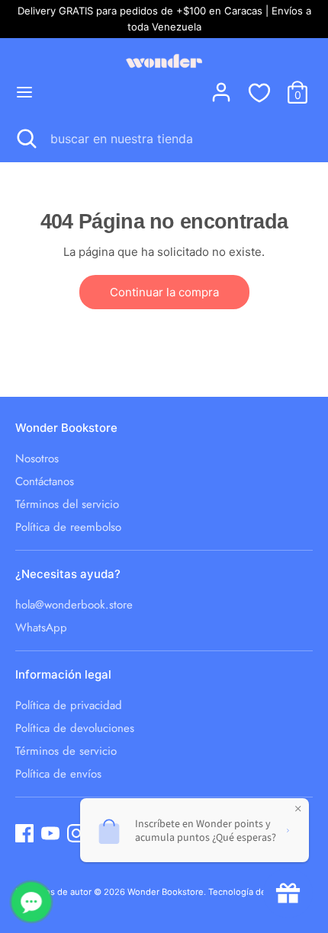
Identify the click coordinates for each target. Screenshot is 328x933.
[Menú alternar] (24, 91)
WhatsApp (41, 627)
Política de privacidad (68, 705)
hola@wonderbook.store (74, 604)
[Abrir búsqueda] (25, 139)
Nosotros (37, 458)
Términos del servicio (67, 504)
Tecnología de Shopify (254, 892)
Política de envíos (58, 773)
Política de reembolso (68, 527)
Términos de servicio (66, 751)
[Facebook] (24, 833)
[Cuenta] (221, 85)
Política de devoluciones (74, 728)
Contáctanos (44, 481)
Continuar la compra (164, 292)
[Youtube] (50, 833)
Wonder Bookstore (165, 892)
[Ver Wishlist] (259, 92)
